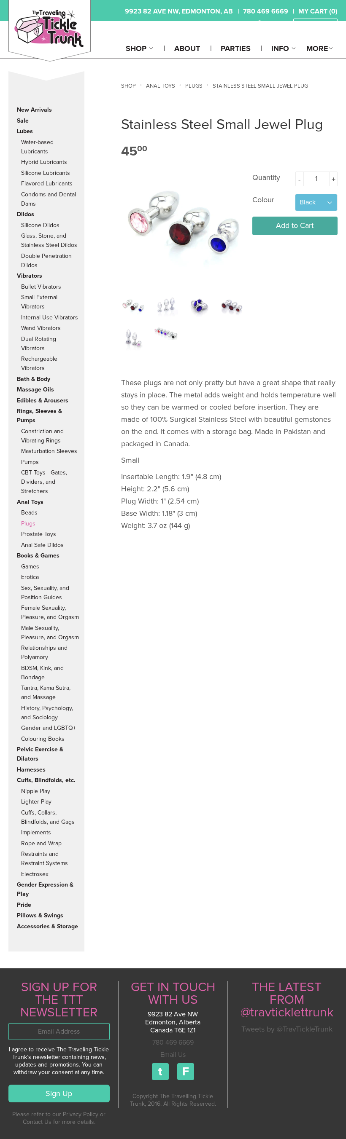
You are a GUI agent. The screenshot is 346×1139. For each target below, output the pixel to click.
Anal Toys (30, 502)
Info (281, 48)
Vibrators (29, 275)
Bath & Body (33, 379)
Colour (263, 199)
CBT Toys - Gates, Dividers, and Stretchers (44, 482)
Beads (29, 512)
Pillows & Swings (40, 915)
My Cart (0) (318, 11)
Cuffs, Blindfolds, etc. (46, 780)
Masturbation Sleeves (49, 451)
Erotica (30, 577)
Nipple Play (35, 791)
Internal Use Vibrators (49, 317)
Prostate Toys (38, 534)
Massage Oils (35, 389)
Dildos (25, 214)
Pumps (30, 462)
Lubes (25, 131)
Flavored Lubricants (47, 183)
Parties (236, 48)
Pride (24, 905)
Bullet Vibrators (41, 286)
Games (30, 566)
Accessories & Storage (47, 926)
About (187, 48)
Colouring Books (43, 738)
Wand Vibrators (41, 328)
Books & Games (38, 555)
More (317, 48)
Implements (36, 832)
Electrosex (35, 874)
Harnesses (31, 769)
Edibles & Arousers (42, 400)
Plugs (28, 523)
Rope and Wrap (41, 843)
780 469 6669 (173, 1042)
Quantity (266, 177)
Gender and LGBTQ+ (48, 728)
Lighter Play (36, 801)
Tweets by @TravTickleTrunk (286, 1029)
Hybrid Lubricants (44, 162)
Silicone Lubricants (45, 173)
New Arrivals (34, 109)
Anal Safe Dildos (42, 545)
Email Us (173, 1055)
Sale (23, 120)
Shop (137, 48)
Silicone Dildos (40, 225)
